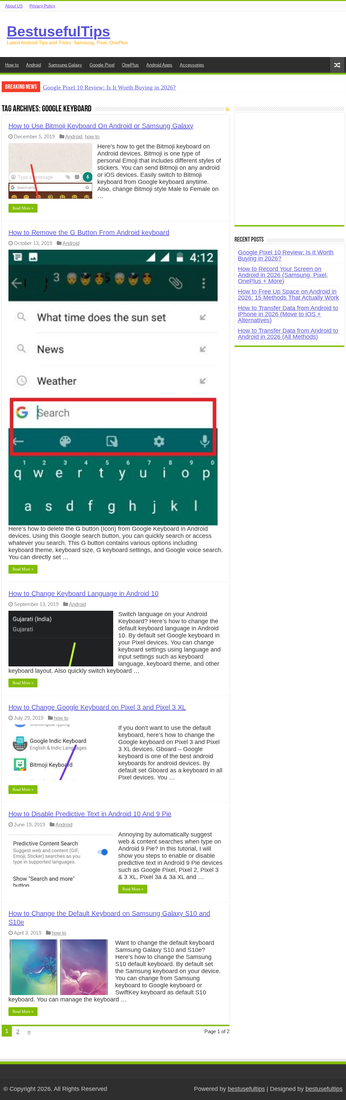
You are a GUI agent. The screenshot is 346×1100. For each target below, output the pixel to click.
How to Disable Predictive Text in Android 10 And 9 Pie (89, 814)
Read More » (23, 208)
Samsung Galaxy (65, 64)
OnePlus (130, 64)
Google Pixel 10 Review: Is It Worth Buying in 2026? (109, 87)
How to (12, 64)
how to (92, 136)
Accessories (192, 64)
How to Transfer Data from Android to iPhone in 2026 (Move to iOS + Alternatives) (288, 314)
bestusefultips (246, 1088)
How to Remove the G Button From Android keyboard (88, 232)
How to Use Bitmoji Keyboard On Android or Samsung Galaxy (100, 126)
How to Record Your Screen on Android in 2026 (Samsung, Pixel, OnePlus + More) (283, 275)
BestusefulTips (58, 31)
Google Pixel (102, 64)
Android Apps (159, 64)
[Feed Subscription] (227, 109)
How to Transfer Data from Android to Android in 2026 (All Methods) (288, 333)
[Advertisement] (289, 172)
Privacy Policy (42, 6)
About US (14, 6)
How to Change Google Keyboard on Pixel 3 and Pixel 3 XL (97, 707)
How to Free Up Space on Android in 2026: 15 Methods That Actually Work (288, 294)
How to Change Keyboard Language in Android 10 (83, 593)
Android (33, 64)
